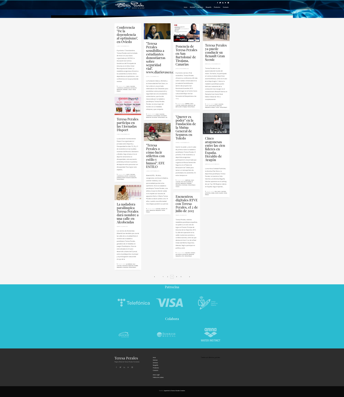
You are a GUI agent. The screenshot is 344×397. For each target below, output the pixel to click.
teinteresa (125, 267)
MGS (182, 181)
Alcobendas (129, 264)
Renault (213, 107)
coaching (132, 86)
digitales (193, 252)
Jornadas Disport (121, 177)
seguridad (154, 117)
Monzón (128, 177)
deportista (208, 193)
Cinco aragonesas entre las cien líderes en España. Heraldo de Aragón (215, 149)
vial (166, 117)
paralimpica (208, 107)
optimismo (125, 89)
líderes (217, 193)
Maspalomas (184, 105)
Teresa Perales (161, 117)
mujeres (221, 193)
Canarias (187, 103)
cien (215, 191)
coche (206, 105)
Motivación (134, 88)
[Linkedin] (223, 2)
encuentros (179, 254)
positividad (184, 185)
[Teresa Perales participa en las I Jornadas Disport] (128, 106)
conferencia (120, 88)
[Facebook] (217, 2)
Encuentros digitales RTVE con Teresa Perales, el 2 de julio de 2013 (187, 203)
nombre (136, 265)
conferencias (120, 176)
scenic (217, 107)
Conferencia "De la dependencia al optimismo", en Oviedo (127, 34)
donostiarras (156, 115)
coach (127, 86)
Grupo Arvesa (212, 105)
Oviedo (130, 89)
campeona (187, 180)
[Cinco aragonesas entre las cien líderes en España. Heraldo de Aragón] (216, 124)
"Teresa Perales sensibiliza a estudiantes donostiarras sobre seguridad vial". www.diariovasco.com (162, 57)
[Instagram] (228, 2)
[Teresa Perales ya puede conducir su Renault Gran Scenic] (216, 32)
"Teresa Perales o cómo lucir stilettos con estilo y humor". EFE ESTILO (155, 156)
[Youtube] (225, 2)
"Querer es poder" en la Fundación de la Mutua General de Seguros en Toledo (186, 127)
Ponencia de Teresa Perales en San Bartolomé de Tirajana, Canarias (186, 55)
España (212, 193)
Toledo (177, 186)
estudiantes (164, 115)
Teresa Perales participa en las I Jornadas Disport (127, 124)
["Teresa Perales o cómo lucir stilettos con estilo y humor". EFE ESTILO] (157, 132)
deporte (126, 176)
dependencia (127, 88)
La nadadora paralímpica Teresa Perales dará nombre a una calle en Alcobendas (127, 213)
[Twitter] (220, 2)
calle (134, 264)
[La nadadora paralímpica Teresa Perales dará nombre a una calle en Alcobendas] (128, 192)
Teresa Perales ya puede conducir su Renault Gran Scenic (216, 52)
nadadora (119, 89)
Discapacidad (132, 176)
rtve (183, 256)
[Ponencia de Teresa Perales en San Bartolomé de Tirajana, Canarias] (187, 33)
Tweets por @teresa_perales (210, 357)
